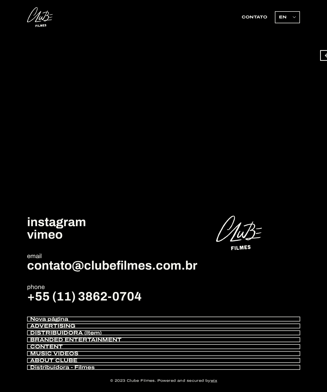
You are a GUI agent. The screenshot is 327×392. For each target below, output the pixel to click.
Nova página (49, 319)
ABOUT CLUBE (53, 360)
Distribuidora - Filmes (62, 367)
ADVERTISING (52, 326)
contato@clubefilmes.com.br (112, 265)
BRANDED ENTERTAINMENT (76, 340)
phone (36, 287)
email (34, 256)
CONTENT (46, 347)
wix (214, 381)
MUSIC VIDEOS (54, 353)
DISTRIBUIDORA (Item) (66, 333)
